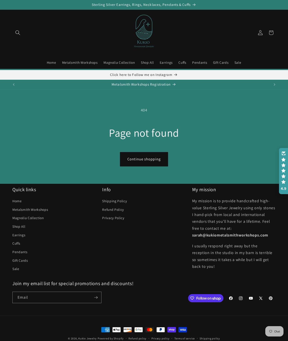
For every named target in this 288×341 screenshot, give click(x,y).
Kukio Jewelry (87, 338)
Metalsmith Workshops (30, 209)
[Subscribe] (95, 297)
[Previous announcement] (14, 84)
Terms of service (184, 338)
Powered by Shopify (111, 338)
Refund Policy (113, 209)
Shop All (18, 226)
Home (17, 201)
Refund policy (137, 338)
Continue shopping (144, 159)
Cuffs (16, 243)
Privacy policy (160, 338)
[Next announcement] (274, 84)
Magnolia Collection (28, 218)
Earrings (18, 235)
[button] (17, 32)
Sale (15, 268)
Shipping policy (210, 338)
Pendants (19, 252)
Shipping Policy (114, 201)
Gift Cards (20, 260)
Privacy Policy (113, 218)
